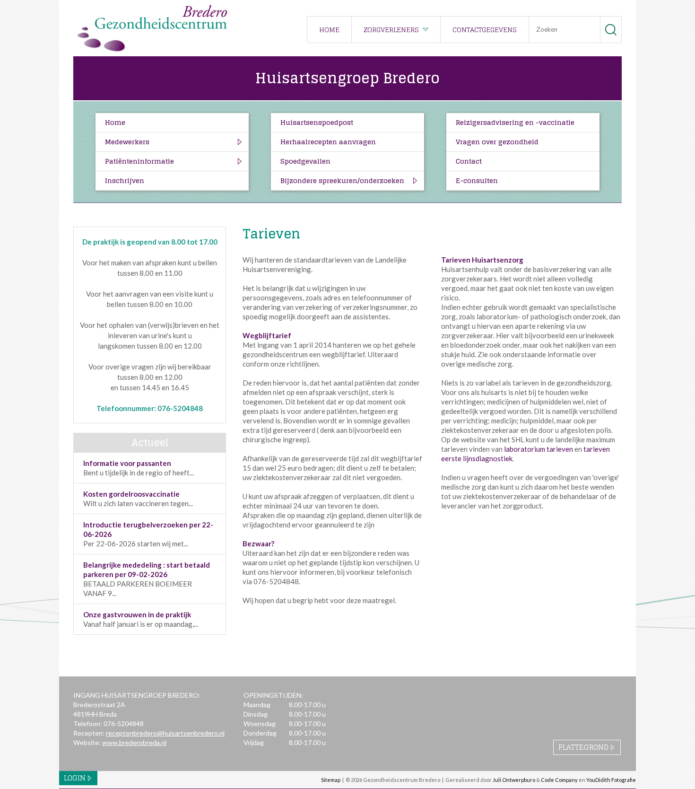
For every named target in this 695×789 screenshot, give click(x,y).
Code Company (559, 780)
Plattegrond (583, 747)
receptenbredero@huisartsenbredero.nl (165, 733)
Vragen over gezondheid (497, 142)
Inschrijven (124, 180)
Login (75, 777)
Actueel (149, 442)
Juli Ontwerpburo (514, 780)
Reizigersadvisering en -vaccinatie (515, 122)
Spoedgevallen (305, 161)
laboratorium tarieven (538, 449)
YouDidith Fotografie (611, 780)
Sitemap (330, 780)
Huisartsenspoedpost (316, 122)
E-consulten (477, 180)
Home (329, 29)
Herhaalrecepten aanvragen (328, 142)
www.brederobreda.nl (134, 742)
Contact (469, 161)
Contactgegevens (484, 29)
